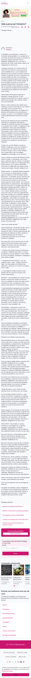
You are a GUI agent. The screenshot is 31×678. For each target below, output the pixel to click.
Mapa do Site (22, 656)
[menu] (28, 3)
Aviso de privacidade (9, 652)
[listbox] (15, 515)
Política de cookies (22, 652)
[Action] (15, 13)
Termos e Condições (10, 656)
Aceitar (15, 674)
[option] (15, 506)
